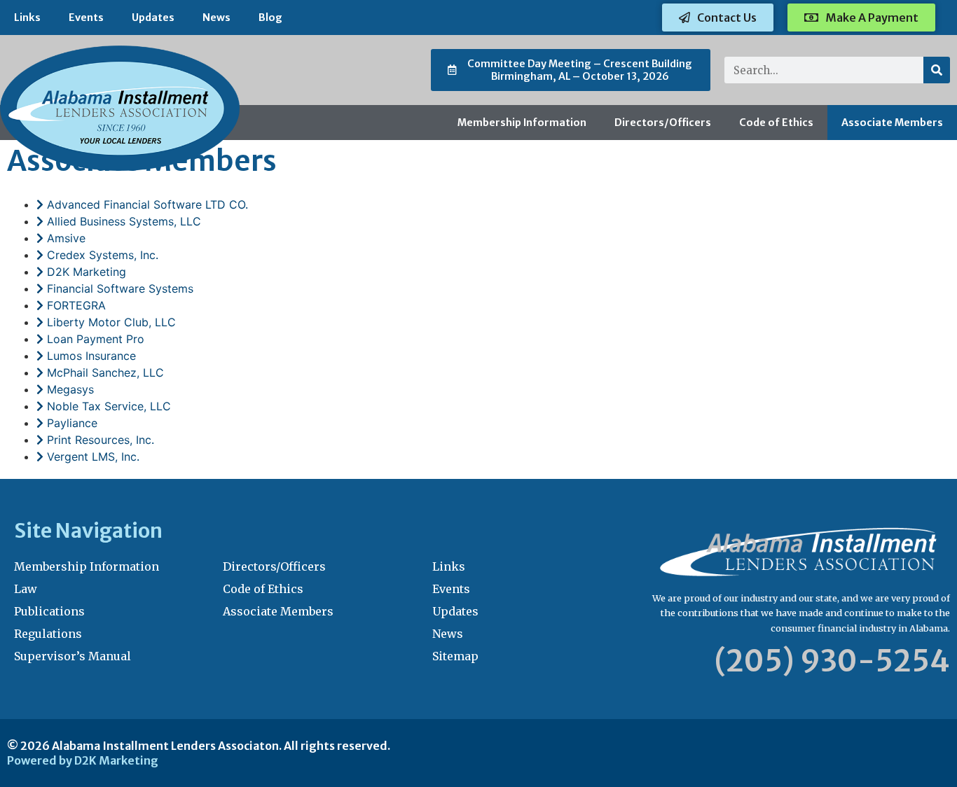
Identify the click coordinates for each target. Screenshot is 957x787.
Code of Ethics (776, 122)
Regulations (48, 634)
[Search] (936, 70)
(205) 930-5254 (832, 661)
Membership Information (521, 122)
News (216, 17)
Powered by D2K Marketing (82, 760)
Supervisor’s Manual (72, 656)
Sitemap (455, 656)
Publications (49, 611)
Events (86, 17)
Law (25, 589)
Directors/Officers (662, 122)
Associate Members (892, 122)
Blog (270, 17)
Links (27, 17)
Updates (153, 17)
